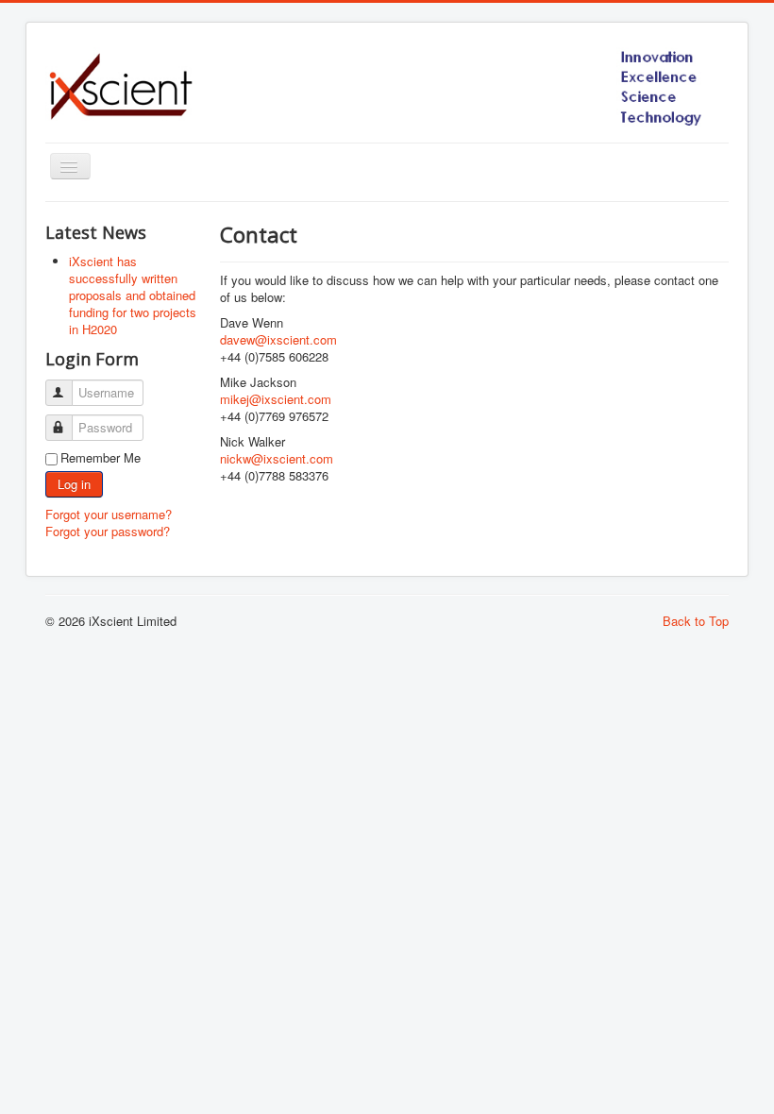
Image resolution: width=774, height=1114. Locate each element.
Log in (74, 484)
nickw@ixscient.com (276, 458)
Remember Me (100, 457)
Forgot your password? (107, 531)
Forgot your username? (108, 514)
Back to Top (696, 621)
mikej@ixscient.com (275, 399)
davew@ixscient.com (278, 339)
